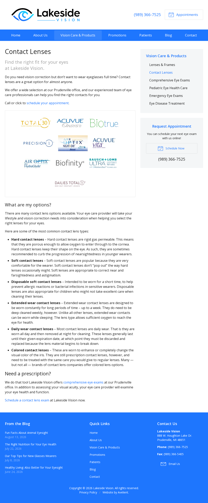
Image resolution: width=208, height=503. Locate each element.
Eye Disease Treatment (167, 103)
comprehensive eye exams (83, 382)
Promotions (117, 35)
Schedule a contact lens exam (27, 400)
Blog (168, 35)
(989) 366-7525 (147, 14)
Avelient (123, 492)
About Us (40, 35)
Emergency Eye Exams (166, 95)
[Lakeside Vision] (45, 15)
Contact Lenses (161, 72)
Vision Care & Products (78, 35)
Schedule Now (174, 148)
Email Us (174, 464)
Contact (191, 35)
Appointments (187, 14)
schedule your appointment (48, 103)
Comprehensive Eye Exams (169, 80)
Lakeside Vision (103, 488)
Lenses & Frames (162, 64)
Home (15, 35)
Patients (145, 35)
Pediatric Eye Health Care (168, 88)
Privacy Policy (88, 492)
